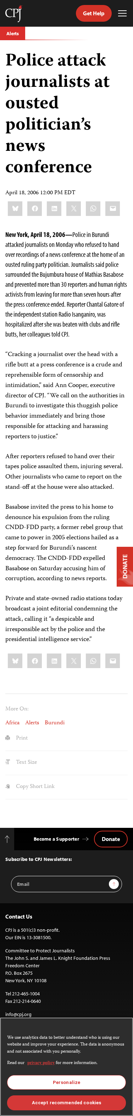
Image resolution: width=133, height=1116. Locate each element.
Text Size (26, 762)
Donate (111, 838)
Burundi (55, 723)
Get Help (94, 13)
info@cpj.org (18, 1014)
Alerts (12, 33)
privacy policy (41, 1063)
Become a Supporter (56, 839)
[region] (66, 1066)
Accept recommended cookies (66, 1102)
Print (21, 738)
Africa (12, 723)
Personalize (66, 1082)
